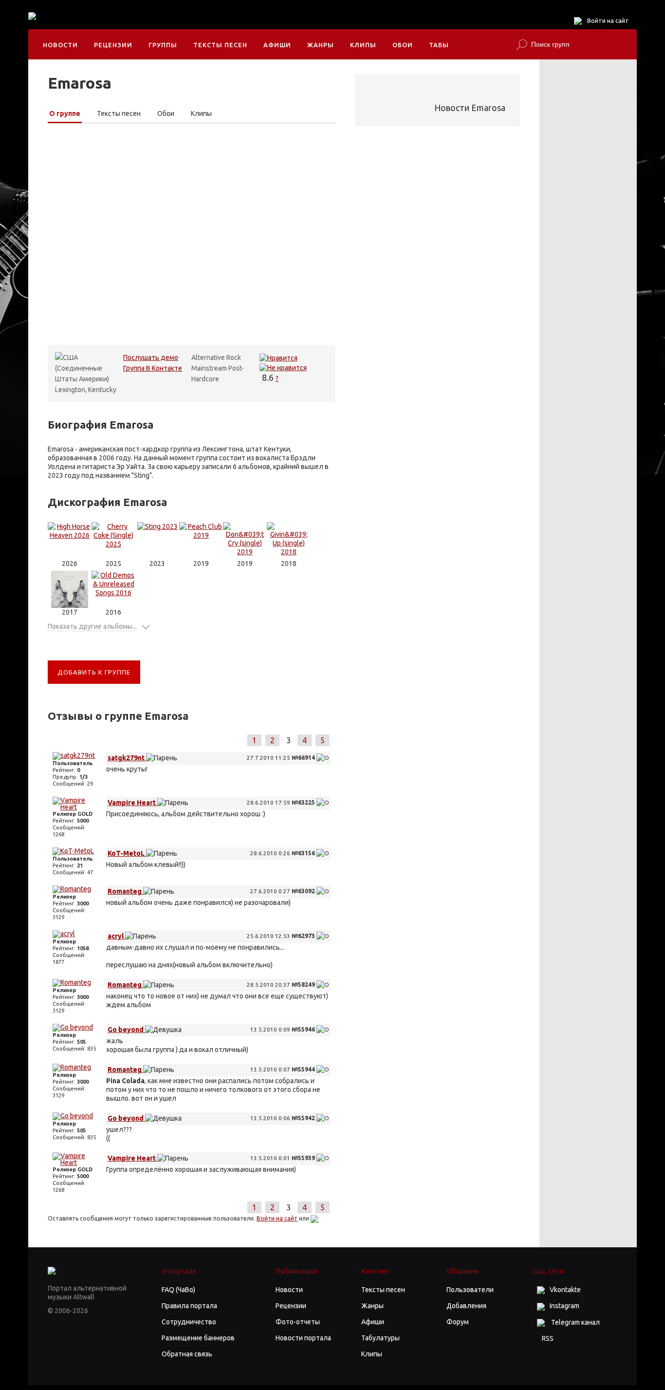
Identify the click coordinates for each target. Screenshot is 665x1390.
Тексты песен (220, 44)
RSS (548, 1338)
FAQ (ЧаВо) (178, 1290)
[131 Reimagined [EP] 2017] (70, 589)
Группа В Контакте (152, 368)
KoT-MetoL (127, 853)
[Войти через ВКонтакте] (314, 1218)
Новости (60, 44)
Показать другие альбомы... (92, 626)
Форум (457, 1322)
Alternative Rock (216, 357)
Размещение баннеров (198, 1338)
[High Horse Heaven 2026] (70, 540)
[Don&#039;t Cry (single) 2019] (245, 540)
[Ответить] (322, 757)
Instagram (564, 1306)
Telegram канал (575, 1322)
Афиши (277, 44)
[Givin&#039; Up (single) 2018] (289, 540)
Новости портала (303, 1338)
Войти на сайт (608, 20)
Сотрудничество (189, 1322)
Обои (402, 44)
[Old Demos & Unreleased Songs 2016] (113, 589)
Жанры (320, 44)
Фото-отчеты (298, 1322)
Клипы (363, 44)
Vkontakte (565, 1290)
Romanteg (125, 891)
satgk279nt (127, 758)
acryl (116, 936)
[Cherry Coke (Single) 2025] (113, 540)
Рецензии (113, 44)
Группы (162, 44)
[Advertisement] (239, 24)
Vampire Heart (132, 803)
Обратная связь (187, 1354)
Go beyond (126, 1029)
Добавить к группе (93, 672)
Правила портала (189, 1306)
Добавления (466, 1306)
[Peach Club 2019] (201, 540)
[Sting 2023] (157, 540)
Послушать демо (150, 357)
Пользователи (470, 1290)
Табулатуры (380, 1338)
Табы (439, 44)
